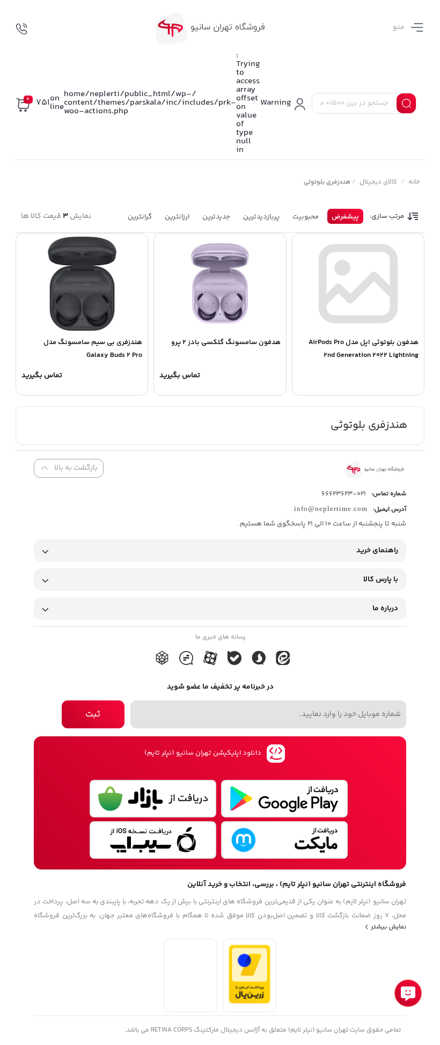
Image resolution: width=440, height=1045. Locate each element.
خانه (413, 182)
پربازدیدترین (261, 216)
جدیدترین (216, 216)
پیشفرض (345, 216)
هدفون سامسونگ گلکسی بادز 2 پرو (226, 342)
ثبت (92, 714)
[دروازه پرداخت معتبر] (249, 1002)
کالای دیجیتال (378, 182)
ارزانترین (177, 216)
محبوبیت (305, 216)
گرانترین (140, 216)
